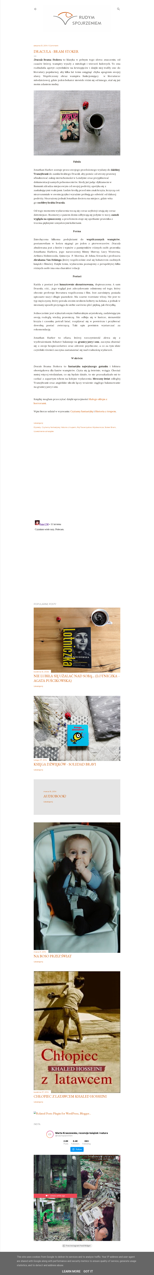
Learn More (71, 1271)
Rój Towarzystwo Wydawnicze (90, 427)
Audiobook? (54, 796)
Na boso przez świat (53, 956)
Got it (88, 1271)
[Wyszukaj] (118, 8)
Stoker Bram (110, 427)
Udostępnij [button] (38, 423)
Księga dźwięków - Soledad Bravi (65, 764)
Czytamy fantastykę (81, 411)
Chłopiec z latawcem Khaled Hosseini (70, 1096)
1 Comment (53, 45)
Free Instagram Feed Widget (78, 1246)
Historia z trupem (105, 411)
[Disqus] (77, 478)
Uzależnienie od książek (44, 431)
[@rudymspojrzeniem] (50, 1134)
